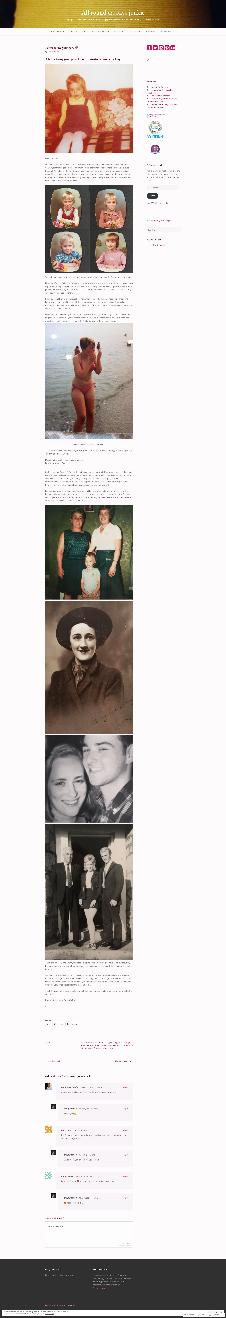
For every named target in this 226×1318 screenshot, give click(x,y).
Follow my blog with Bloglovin (160, 220)
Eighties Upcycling (123, 1061)
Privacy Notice (167, 32)
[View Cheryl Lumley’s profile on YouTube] (172, 48)
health (88, 1045)
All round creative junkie (113, 12)
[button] (67, 207)
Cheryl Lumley (99, 1288)
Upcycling (56, 32)
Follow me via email (154, 165)
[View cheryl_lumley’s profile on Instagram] (161, 48)
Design (117, 32)
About (149, 32)
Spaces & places (99, 32)
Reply (125, 1087)
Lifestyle (133, 32)
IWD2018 (121, 1045)
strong (99, 1048)
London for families (159, 87)
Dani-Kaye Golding (70, 1087)
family (100, 1042)
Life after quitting (159, 245)
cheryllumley (53, 51)
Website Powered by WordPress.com (60, 1305)
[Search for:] (164, 229)
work (112, 1048)
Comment (125, 1243)
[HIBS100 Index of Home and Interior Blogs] (156, 114)
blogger (116, 1042)
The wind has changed (160, 95)
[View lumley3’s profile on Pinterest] (167, 48)
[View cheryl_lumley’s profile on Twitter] (155, 48)
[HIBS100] (151, 116)
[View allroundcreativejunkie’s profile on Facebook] (149, 48)
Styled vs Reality (54, 1061)
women (106, 1048)
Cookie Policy (49, 1314)
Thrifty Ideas (76, 32)
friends (124, 1042)
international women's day (104, 1045)
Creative (93, 1042)
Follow (152, 195)
